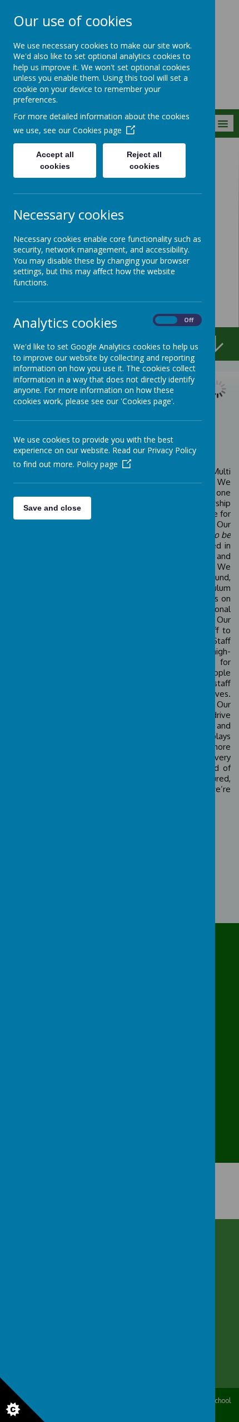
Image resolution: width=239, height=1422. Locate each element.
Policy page (97, 464)
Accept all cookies (55, 160)
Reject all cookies (144, 160)
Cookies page (97, 130)
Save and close (52, 507)
